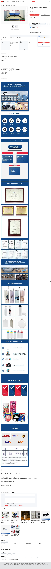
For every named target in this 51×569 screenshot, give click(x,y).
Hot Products (7, 563)
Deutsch (24, 564)
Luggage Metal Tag (28, 557)
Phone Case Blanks (40, 546)
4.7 (40, 37)
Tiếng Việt (43, 564)
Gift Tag (6, 557)
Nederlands (27, 564)
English (8, 564)
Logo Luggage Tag (22, 557)
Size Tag (2, 557)
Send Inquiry (34, 14)
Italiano (22, 564)
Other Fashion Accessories (13, 5)
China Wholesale (22, 563)
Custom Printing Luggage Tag (42, 557)
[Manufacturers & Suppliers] (5, 1)
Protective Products (28, 546)
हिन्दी (35, 564)
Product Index (38, 563)
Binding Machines (3, 543)
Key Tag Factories (10, 557)
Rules (49, 3)
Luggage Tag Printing (34, 557)
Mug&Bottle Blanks (40, 543)
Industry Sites (30, 563)
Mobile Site (42, 563)
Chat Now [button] (45, 14)
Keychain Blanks (3, 546)
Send (6, 505)
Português (13, 564)
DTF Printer (14, 543)
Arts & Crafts (4, 5)
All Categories (3, 3)
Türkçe (40, 564)
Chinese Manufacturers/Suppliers (16, 563)
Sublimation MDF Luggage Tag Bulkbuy (13, 559)
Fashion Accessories (8, 5)
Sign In (31, 32)
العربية (29, 564)
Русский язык (18, 564)
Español (10, 564)
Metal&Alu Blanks (15, 546)
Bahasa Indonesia (46, 564)
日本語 (33, 564)
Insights (44, 563)
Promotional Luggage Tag (4, 559)
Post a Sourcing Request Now (21, 505)
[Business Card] (49, 39)
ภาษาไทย (38, 564)
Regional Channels (34, 563)
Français (16, 564)
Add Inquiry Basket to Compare (15, 29)
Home (1, 5)
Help (36, 3)
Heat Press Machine (28, 543)
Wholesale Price (26, 563)
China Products (10, 563)
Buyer (33, 3)
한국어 (31, 564)
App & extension (41, 3)
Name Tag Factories (16, 557)
